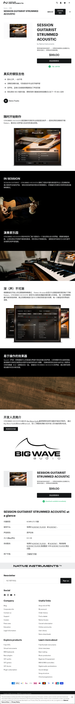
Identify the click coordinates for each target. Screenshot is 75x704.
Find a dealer (43, 616)
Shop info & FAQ (44, 605)
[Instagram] (8, 595)
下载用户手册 (32, 554)
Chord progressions (45, 677)
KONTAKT (52, 527)
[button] (11, 101)
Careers (6, 620)
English (5, 693)
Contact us (7, 612)
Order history (43, 612)
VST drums (7, 666)
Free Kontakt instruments (47, 644)
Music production (45, 655)
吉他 (10, 8)
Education (7, 627)
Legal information (10, 630)
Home (5, 8)
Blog (5, 605)
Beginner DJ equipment (47, 659)
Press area (7, 623)
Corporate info (9, 609)
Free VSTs (7, 644)
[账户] (61, 3)
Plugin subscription (10, 669)
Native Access (43, 620)
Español (29, 693)
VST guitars (8, 662)
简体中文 (19, 693)
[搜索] (57, 3)
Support (6, 616)
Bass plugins (8, 655)
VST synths (7, 659)
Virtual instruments (10, 648)
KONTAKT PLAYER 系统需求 (37, 546)
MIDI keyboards (9, 652)
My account (43, 609)
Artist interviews (44, 648)
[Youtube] (11, 595)
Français (24, 693)
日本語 (9, 693)
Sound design (43, 669)
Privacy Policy (16, 702)
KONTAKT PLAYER (39, 527)
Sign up (66, 580)
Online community (45, 627)
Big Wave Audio (33, 421)
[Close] (72, 697)
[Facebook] (5, 595)
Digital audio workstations (48, 666)
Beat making (43, 652)
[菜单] (69, 3)
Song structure (44, 673)
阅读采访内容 (11, 429)
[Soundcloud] (14, 595)
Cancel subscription (45, 623)
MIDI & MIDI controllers (46, 662)
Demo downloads (45, 634)
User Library (43, 630)
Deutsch (14, 693)
